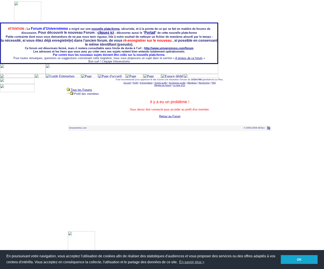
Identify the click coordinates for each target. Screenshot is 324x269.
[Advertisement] (287, 88)
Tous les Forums (81, 90)
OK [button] (299, 259)
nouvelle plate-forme (105, 28)
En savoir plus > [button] (191, 262)
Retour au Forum (170, 116)
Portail (149, 32)
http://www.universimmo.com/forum (169, 48)
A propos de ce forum (189, 58)
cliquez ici (105, 32)
